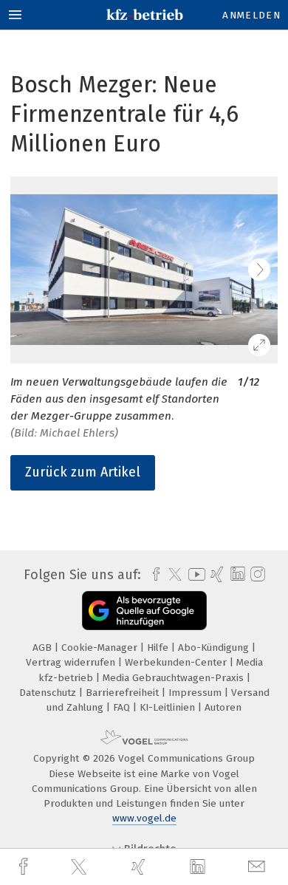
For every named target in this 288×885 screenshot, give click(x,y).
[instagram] (256, 575)
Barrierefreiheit (124, 692)
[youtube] (194, 574)
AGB (43, 647)
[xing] (140, 867)
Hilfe (159, 647)
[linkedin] (199, 867)
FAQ (123, 707)
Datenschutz (49, 692)
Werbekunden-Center (177, 662)
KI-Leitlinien (169, 707)
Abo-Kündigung (215, 647)
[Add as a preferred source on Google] (144, 610)
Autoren (223, 707)
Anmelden (251, 15)
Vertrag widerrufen (72, 662)
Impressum (196, 692)
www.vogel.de (144, 818)
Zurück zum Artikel (82, 472)
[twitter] (80, 867)
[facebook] (25, 866)
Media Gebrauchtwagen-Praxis (175, 678)
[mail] (258, 866)
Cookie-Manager (100, 647)
